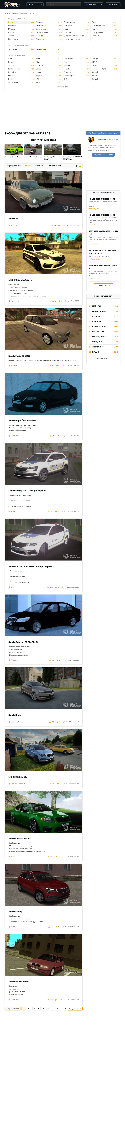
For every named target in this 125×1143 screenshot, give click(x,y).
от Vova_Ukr (94, 209)
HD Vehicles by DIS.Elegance (102, 199)
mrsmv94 (96, 306)
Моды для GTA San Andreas (107, 139)
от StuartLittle (94, 259)
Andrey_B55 (98, 347)
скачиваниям (55, 166)
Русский (92, 4)
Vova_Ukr (97, 342)
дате (27, 166)
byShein (96, 316)
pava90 (95, 352)
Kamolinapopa (99, 326)
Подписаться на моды (103, 155)
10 (29, 1008)
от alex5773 (93, 225)
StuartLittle (98, 332)
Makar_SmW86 (99, 337)
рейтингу (39, 166)
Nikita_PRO (97, 321)
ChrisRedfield (99, 311)
